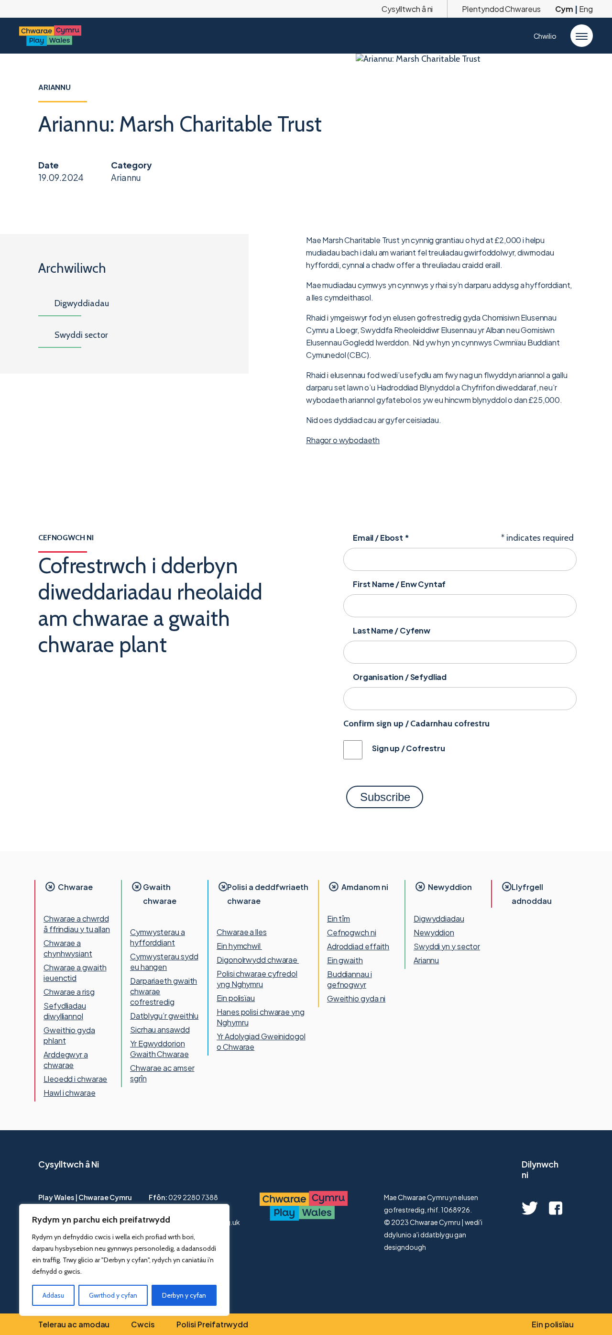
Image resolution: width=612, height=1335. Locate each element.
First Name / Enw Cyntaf (399, 584)
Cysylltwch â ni (407, 9)
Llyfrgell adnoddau (532, 894)
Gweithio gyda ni (356, 998)
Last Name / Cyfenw (391, 630)
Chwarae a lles (242, 932)
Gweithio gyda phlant (69, 1035)
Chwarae (75, 887)
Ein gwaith (345, 960)
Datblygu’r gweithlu (164, 1016)
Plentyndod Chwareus (501, 9)
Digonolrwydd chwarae (258, 960)
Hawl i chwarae (70, 1093)
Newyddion (450, 887)
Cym (564, 9)
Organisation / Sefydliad (400, 677)
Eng (586, 9)
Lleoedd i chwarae (75, 1079)
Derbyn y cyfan (184, 1295)
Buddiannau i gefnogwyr (349, 979)
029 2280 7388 (193, 1197)
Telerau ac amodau (73, 1324)
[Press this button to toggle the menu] (581, 35)
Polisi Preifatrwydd (212, 1324)
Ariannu (426, 960)
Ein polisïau (236, 998)
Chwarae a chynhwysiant (68, 948)
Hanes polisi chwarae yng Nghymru (261, 1017)
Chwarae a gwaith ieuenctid (75, 972)
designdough (405, 1247)
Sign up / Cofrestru (408, 748)
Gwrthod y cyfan (113, 1295)
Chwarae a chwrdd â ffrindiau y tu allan (77, 923)
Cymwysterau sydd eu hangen (164, 961)
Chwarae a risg (69, 992)
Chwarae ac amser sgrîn (162, 1073)
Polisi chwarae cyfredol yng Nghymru (257, 978)
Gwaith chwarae (159, 894)
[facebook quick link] (555, 1208)
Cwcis (143, 1324)
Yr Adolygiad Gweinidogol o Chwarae (261, 1041)
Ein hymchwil (239, 946)
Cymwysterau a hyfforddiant (157, 937)
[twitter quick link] (530, 1208)
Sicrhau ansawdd (160, 1029)
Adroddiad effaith (358, 946)
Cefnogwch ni (351, 932)
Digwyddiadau (439, 918)
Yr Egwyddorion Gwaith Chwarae (159, 1048)
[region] (124, 1260)
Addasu (53, 1295)
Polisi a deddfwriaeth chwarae (267, 894)
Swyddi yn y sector (447, 946)
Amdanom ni (364, 887)
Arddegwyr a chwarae (66, 1059)
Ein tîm (338, 918)
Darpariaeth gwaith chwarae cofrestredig (163, 991)
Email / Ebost (381, 538)
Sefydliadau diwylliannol (65, 1011)
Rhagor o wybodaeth (343, 440)
